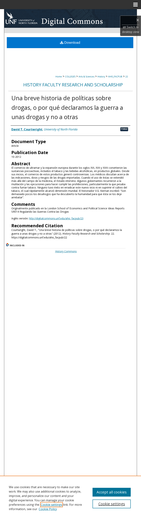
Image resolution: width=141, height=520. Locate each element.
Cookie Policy (48, 509)
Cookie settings (51, 505)
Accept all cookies (112, 492)
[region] (70, 498)
